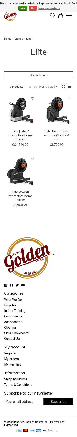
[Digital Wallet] (48, 431)
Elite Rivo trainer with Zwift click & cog (56, 135)
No (32, 8)
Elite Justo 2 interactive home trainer (20, 135)
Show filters (38, 75)
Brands (19, 38)
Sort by (32, 86)
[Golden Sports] (10, 15)
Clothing (10, 327)
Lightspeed (11, 424)
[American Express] (38, 431)
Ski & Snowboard (16, 333)
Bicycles (10, 305)
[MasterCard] (25, 431)
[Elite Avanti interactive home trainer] (20, 171)
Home (7, 38)
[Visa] (32, 431)
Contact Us (12, 339)
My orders (11, 359)
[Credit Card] (19, 431)
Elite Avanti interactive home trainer (20, 196)
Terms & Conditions (18, 385)
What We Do (13, 300)
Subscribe (58, 401)
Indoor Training (14, 311)
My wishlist (12, 364)
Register (10, 353)
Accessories (13, 322)
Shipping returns (16, 379)
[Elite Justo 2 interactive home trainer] (20, 110)
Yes (23, 8)
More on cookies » (49, 8)
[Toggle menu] (69, 16)
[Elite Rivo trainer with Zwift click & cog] (56, 110)
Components (13, 316)
